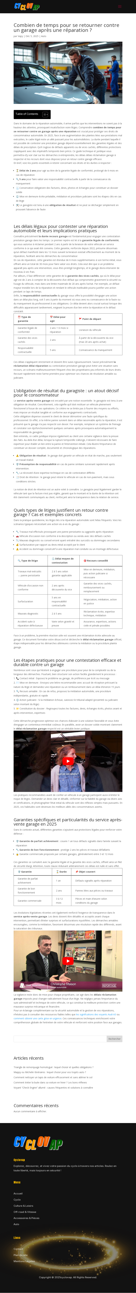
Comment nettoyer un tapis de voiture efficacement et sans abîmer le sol (53, 1077)
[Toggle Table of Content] (43, 114)
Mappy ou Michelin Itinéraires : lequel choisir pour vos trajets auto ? (50, 1072)
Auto (43, 36)
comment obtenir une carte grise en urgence (38, 1018)
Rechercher (114, 1038)
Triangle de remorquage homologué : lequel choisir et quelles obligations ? (53, 1067)
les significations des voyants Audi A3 (96, 1014)
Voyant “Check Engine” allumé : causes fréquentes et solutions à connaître (53, 1087)
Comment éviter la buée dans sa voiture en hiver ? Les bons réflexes (50, 1082)
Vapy (20, 36)
